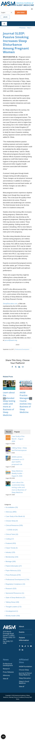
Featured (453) (11, 543)
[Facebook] (19, 646)
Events (21, 632)
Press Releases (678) (13, 575)
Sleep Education (25, 678)
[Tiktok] (25, 646)
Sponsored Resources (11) (15, 593)
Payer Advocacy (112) (13, 570)
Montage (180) (11, 561)
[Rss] (22, 646)
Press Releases (8, 672)
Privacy (27, 697)
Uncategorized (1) (12, 611)
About (21, 626)
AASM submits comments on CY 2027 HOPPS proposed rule (18, 460)
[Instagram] (19, 649)
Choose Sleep (24, 670)
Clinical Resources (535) (14, 525)
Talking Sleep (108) (12, 602)
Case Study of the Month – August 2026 (18, 438)
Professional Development (22, 349)
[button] (4, 398)
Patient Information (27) (14, 566)
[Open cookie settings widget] (3, 736)
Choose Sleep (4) (12, 521)
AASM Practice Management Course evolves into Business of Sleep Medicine (26, 402)
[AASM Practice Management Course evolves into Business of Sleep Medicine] (26, 381)
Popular (17, 432)
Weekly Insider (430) (13, 616)
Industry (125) (10, 552)
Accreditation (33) (12, 507)
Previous (22, 28)
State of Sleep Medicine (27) (15, 597)
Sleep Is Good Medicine (24, 682)
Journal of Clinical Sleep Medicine (25, 674)
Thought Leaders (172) (13, 607)
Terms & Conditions (19, 697)
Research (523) (11, 588)
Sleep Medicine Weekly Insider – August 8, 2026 (17, 473)
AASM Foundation (25, 666)
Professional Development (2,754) (17, 579)
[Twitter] (28, 646)
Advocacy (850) (11, 512)
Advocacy (6, 675)
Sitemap (11, 697)
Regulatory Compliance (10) (15, 584)
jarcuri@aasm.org (11, 340)
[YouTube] (31, 646)
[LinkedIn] (22, 649)
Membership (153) (12, 557)
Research (6, 669)
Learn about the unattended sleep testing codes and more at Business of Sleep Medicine (9, 403)
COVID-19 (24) (12, 530)
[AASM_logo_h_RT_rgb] (17, 2)
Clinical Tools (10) (12, 534)
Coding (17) (10, 539)
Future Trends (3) (12, 548)
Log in (5, 17)
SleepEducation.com (10, 303)
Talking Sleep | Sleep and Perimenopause (19, 449)
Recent (8, 432)
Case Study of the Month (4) (15, 516)
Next (29, 28)
